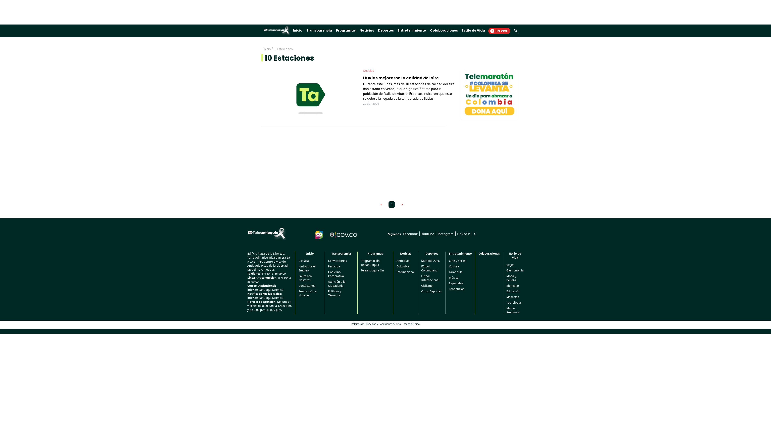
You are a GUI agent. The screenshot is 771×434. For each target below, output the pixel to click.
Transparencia (319, 30)
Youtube (427, 234)
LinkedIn (463, 234)
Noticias (367, 30)
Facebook (410, 234)
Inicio (297, 30)
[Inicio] (266, 233)
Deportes (386, 30)
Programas (346, 30)
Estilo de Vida (473, 30)
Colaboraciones (444, 30)
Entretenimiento (412, 30)
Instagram (446, 234)
